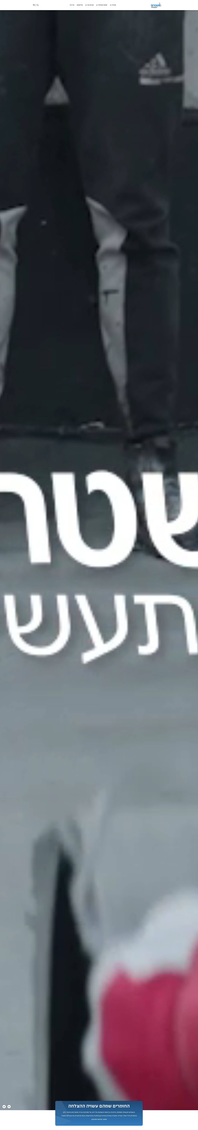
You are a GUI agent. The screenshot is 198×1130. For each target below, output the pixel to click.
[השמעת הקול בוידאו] (4, 1107)
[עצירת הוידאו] (9, 1107)
